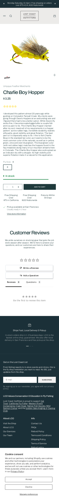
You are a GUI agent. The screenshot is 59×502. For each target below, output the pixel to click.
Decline (28, 487)
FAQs (33, 427)
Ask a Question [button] (31, 275)
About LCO (8, 427)
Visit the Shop (9, 423)
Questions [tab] (31, 282)
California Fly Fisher (18, 403)
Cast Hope (21, 406)
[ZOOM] (54, 75)
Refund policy (37, 447)
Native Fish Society (36, 406)
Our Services (9, 431)
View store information (16, 214)
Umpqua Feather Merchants (16, 86)
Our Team (7, 435)
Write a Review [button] (31, 268)
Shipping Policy (38, 439)
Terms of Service (39, 443)
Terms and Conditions (41, 435)
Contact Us (36, 423)
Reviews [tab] (11, 282)
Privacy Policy (17, 471)
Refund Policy (37, 431)
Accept (28, 479)
